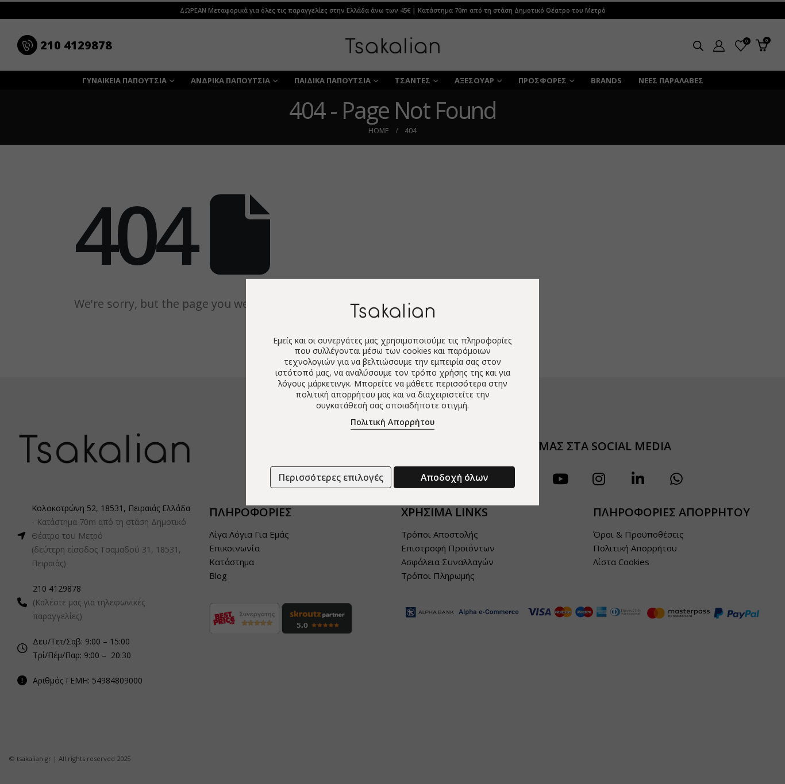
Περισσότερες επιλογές (330, 477)
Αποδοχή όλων (454, 477)
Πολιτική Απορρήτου (392, 421)
